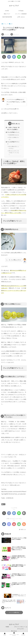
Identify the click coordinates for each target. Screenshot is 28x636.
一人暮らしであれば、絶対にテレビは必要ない (13, 128)
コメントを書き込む (14, 612)
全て (4, 504)
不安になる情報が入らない (14, 138)
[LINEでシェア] (19, 57)
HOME (7, 626)
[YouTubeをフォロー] (14, 524)
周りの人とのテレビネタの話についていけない (14, 152)
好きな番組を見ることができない (14, 147)
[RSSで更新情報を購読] (24, 524)
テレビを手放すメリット (13, 132)
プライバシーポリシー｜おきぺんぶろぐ (20, 627)
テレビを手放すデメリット (13, 142)
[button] (24, 57)
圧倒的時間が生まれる (14, 135)
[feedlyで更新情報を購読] (19, 524)
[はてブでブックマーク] (14, 57)
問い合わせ (14, 631)
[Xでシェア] (4, 57)
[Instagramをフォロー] (9, 524)
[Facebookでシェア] (9, 57)
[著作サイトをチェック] (4, 524)
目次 (13, 123)
